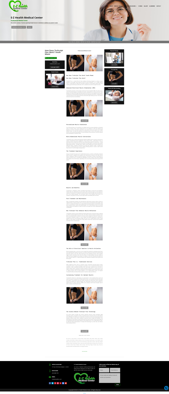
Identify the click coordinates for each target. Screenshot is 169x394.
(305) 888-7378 (54, 67)
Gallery (146, 6)
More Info (84, 120)
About (111, 6)
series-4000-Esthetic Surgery (94, 63)
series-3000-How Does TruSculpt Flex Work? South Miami (75, 63)
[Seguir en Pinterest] (55, 383)
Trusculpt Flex (114, 76)
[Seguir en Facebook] (50, 383)
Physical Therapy (114, 58)
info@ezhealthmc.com (55, 63)
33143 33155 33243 (84, 351)
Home (106, 6)
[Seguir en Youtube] (66, 383)
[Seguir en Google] (63, 383)
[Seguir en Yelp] (60, 383)
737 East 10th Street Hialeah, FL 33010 (60, 367)
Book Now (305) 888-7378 (19, 27)
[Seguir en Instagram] (58, 383)
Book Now (114, 64)
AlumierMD (152, 6)
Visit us (29, 27)
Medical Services (118, 6)
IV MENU (140, 6)
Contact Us (54, 86)
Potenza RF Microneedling (114, 95)
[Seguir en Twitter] (52, 383)
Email (53, 376)
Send (117, 384)
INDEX (84, 393)
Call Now (113, 83)
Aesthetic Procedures (130, 6)
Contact (158, 6)
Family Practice (55, 79)
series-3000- (75, 108)
